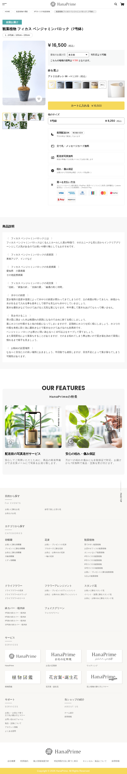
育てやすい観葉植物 (92, 544)
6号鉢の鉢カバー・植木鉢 (15, 617)
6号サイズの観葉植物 (93, 560)
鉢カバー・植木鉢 (15, 608)
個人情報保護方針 (41, 761)
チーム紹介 (69, 713)
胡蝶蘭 (8, 539)
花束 (47, 539)
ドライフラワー (13, 585)
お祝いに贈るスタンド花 (94, 590)
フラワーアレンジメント (58, 585)
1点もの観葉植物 (91, 576)
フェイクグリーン (54, 608)
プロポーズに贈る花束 (54, 548)
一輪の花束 (49, 556)
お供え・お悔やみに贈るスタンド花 (98, 598)
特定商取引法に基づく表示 (66, 761)
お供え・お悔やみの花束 (55, 552)
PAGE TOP (121, 497)
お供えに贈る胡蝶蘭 (13, 552)
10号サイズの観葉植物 (93, 568)
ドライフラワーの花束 (14, 590)
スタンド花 (90, 585)
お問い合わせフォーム (14, 719)
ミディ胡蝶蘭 (10, 560)
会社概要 (11, 761)
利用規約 (24, 761)
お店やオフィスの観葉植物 (95, 548)
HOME (7, 11)
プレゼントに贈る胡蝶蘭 (15, 548)
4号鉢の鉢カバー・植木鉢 (15, 613)
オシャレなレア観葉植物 (94, 552)
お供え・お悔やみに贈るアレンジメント (61, 594)
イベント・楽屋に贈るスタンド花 (98, 594)
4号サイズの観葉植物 (93, 556)
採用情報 (68, 717)
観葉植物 (89, 539)
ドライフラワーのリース (15, 598)
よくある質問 (10, 731)
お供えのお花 (10, 513)
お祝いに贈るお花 (12, 509)
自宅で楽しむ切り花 (53, 509)
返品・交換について (13, 723)
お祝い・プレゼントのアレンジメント (60, 590)
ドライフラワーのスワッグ (16, 594)
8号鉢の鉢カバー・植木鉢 (15, 621)
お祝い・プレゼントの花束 (55, 544)
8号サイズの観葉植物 (42, 11)
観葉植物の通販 (22, 11)
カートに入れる (86, 106)
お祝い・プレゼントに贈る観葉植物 (98, 572)
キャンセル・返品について (95, 761)
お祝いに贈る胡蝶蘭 (13, 544)
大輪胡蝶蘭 (9, 556)
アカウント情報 (11, 727)
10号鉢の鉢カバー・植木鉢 (16, 625)
